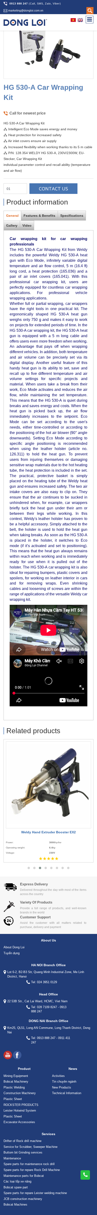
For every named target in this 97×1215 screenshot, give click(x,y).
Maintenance (12, 1158)
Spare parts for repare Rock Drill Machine (32, 1170)
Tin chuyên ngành (64, 1081)
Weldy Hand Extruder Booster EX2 (48, 832)
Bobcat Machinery (16, 1081)
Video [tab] (27, 225)
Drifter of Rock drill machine (22, 1141)
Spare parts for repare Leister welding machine (35, 1193)
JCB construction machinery (23, 1199)
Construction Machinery (20, 1093)
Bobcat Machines (15, 1204)
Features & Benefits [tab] (39, 215)
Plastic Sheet (13, 1099)
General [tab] (12, 215)
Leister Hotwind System (20, 1110)
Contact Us (53, 188)
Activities (58, 1076)
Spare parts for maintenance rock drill (29, 1164)
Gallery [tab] (11, 225)
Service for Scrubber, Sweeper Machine (30, 1147)
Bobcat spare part (16, 1187)
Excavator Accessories (19, 1122)
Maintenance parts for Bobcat (24, 1176)
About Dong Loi (14, 947)
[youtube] (8, 1055)
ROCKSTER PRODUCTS (21, 1105)
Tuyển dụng (12, 953)
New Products (61, 1087)
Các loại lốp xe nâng (17, 1181)
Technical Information (66, 1093)
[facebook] (17, 1055)
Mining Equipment (16, 1076)
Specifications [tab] (71, 215)
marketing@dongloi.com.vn (25, 10)
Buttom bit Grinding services (23, 1152)
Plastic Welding (14, 1087)
